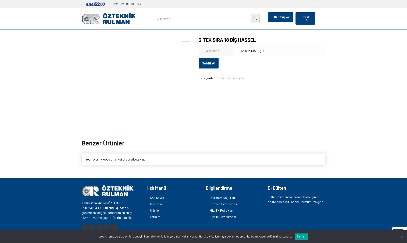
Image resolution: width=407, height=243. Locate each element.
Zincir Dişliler (236, 78)
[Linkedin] (114, 227)
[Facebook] (92, 227)
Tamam (301, 236)
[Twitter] (99, 227)
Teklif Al (208, 63)
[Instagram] (85, 227)
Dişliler (221, 78)
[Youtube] (107, 227)
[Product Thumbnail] (186, 46)
